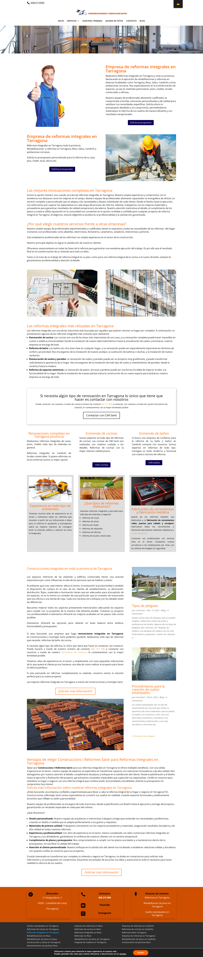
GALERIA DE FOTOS (114, 21)
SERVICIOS (72, 21)
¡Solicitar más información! (75, 691)
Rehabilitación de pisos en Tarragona (157, 905)
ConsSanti (140, 610)
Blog (163, 610)
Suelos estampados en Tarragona (157, 913)
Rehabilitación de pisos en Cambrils (139, 939)
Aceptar (140, 952)
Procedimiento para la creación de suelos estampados (148, 689)
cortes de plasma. (139, 533)
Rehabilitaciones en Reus (39, 935)
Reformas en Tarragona (157, 897)
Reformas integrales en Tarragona (43, 932)
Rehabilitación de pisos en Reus (42, 939)
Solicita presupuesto (140, 122)
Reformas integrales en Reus (87, 932)
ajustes (123, 954)
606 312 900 (106, 404)
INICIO (61, 21)
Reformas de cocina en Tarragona (43, 929)
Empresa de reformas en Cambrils (138, 926)
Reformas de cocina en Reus (87, 929)
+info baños (154, 462)
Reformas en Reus (82, 935)
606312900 (37, 3)
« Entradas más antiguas (143, 736)
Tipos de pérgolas (145, 606)
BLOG (142, 21)
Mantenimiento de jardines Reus (42, 945)
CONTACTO (131, 21)
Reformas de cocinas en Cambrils (137, 929)
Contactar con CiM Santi (101, 415)
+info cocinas (101, 464)
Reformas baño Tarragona (134, 932)
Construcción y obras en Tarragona (43, 942)
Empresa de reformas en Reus (88, 926)
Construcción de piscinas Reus (136, 942)
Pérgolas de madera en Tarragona (90, 942)
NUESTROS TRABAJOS (92, 21)
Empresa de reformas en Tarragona (138, 935)
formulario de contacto (74, 652)
